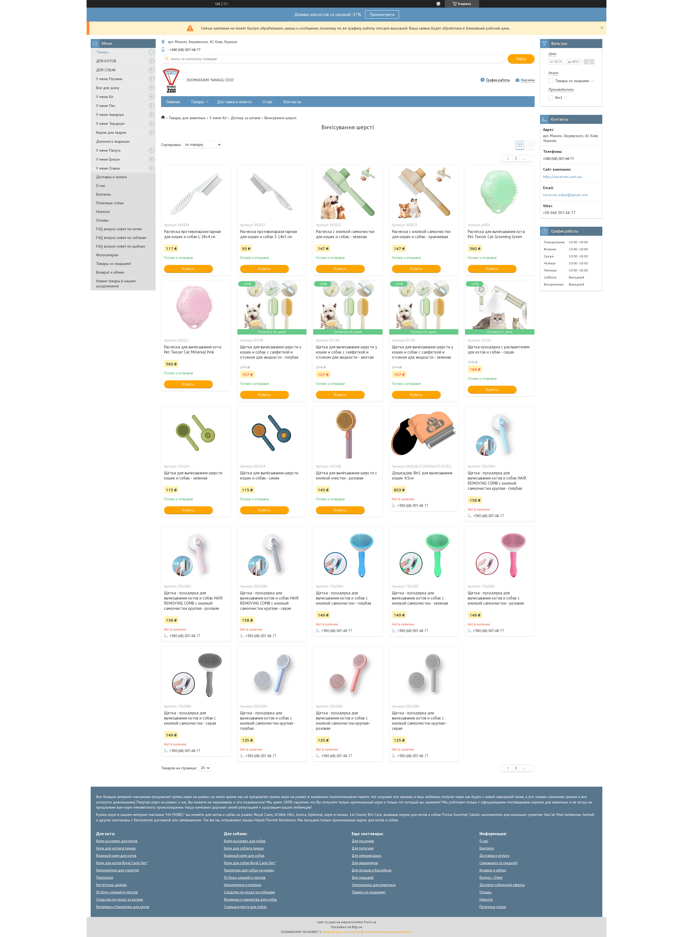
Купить (188, 268)
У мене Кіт (104, 96)
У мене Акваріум (110, 114)
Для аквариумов (365, 863)
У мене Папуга (108, 150)
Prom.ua (370, 922)
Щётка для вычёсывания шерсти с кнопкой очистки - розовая (346, 475)
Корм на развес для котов (117, 841)
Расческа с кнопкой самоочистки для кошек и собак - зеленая (345, 234)
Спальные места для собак (245, 906)
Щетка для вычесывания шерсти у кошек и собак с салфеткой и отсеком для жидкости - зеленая (422, 352)
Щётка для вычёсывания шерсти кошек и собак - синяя (269, 475)
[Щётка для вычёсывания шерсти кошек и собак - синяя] (272, 433)
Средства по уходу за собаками (249, 892)
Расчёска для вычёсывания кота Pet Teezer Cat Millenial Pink (192, 349)
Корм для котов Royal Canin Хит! (121, 863)
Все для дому (107, 87)
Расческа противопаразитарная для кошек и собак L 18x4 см (192, 234)
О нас (100, 185)
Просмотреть (382, 14)
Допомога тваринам (113, 141)
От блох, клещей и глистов (117, 892)
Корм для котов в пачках (116, 848)
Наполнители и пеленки (242, 885)
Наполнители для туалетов (117, 870)
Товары (102, 52)
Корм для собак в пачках (244, 848)
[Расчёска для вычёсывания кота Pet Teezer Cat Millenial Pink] (196, 307)
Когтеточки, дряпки (111, 885)
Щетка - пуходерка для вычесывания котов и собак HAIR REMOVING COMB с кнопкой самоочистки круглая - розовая (193, 600)
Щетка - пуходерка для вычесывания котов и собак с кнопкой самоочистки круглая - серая (419, 720)
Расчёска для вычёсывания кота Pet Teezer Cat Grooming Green (496, 234)
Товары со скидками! (113, 263)
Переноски (104, 877)
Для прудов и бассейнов (371, 870)
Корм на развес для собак (245, 841)
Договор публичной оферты (502, 885)
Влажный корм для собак (244, 855)
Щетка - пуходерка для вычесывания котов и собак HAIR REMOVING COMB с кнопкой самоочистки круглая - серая (269, 600)
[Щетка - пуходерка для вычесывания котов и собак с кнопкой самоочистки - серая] (196, 673)
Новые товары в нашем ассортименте (116, 283)
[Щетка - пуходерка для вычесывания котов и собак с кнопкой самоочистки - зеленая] (424, 553)
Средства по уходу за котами (119, 899)
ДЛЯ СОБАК (106, 69)
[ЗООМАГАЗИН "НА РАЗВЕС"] (171, 80)
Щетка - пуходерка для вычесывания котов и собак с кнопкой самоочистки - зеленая (420, 598)
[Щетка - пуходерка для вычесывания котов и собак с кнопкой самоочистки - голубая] (348, 553)
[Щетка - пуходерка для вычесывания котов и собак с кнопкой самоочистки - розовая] (499, 553)
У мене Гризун (108, 159)
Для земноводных (366, 855)
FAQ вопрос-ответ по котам (119, 228)
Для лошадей (363, 877)
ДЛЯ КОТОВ (106, 61)
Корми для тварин (111, 132)
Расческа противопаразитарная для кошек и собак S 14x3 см (268, 234)
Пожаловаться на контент (341, 932)
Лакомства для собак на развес (249, 870)
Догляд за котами (245, 117)
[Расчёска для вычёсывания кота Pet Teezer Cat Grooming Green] (499, 192)
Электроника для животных (374, 885)
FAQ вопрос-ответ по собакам (121, 237)
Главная (173, 102)
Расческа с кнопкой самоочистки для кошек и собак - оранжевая (421, 234)
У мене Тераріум (110, 123)
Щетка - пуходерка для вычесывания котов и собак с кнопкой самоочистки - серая (190, 718)
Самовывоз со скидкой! (498, 863)
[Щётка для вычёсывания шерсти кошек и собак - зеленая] (196, 433)
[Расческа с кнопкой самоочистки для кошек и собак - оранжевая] (424, 192)
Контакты (103, 194)
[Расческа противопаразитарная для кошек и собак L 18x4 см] (196, 192)
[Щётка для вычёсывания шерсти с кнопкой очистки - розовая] (348, 433)
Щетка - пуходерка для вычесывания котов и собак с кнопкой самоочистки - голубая (343, 598)
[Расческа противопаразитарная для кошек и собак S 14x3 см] (272, 192)
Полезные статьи (110, 202)
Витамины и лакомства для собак (250, 899)
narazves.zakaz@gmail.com (565, 194)
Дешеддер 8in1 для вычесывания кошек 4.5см (422, 475)
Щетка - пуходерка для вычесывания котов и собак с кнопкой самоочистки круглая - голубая (267, 720)
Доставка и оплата (111, 176)
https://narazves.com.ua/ (562, 176)
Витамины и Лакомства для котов (122, 906)
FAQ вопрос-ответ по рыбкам (120, 246)
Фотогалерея (107, 254)
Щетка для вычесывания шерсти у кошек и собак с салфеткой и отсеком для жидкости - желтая (346, 352)
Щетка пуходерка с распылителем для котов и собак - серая (498, 349)
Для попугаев (363, 848)
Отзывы (102, 220)
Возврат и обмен (110, 272)
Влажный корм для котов (116, 855)
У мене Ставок (108, 168)
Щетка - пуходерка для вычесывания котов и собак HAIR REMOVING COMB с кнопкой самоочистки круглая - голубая (497, 480)
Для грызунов (363, 841)
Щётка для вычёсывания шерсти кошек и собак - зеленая (193, 475)
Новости (103, 211)
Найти (521, 59)
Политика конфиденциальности (387, 932)
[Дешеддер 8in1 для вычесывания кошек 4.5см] (424, 433)
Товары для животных (187, 117)
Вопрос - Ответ (491, 877)
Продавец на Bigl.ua (346, 927)
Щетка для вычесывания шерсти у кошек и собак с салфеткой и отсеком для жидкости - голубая (270, 352)
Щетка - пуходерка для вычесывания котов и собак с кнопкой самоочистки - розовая (496, 598)
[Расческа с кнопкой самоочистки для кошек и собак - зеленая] (348, 192)
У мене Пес (105, 105)
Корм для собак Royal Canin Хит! (249, 863)
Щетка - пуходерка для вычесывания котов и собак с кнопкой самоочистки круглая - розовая (343, 720)
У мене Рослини (109, 78)
